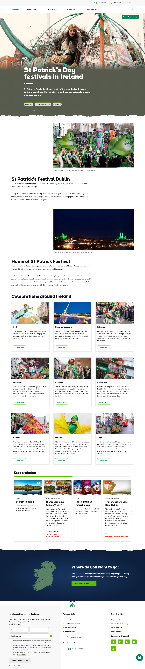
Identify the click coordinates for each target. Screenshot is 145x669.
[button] (39, 483)
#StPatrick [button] (57, 104)
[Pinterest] (127, 642)
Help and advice (91, 9)
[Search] (131, 9)
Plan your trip (70, 9)
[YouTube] (134, 642)
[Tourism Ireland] (17, 9)
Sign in (131, 3)
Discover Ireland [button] (82, 584)
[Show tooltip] (51, 636)
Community (102, 2)
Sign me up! (17, 660)
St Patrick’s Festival (23, 183)
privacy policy (21, 654)
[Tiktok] (113, 648)
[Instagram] (120, 642)
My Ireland (117, 2)
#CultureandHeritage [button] (43, 104)
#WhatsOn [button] (28, 104)
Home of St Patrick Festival (38, 275)
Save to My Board (128, 17)
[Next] (130, 511)
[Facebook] (113, 642)
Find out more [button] (19, 347)
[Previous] (14, 511)
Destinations (31, 9)
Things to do (51, 9)
